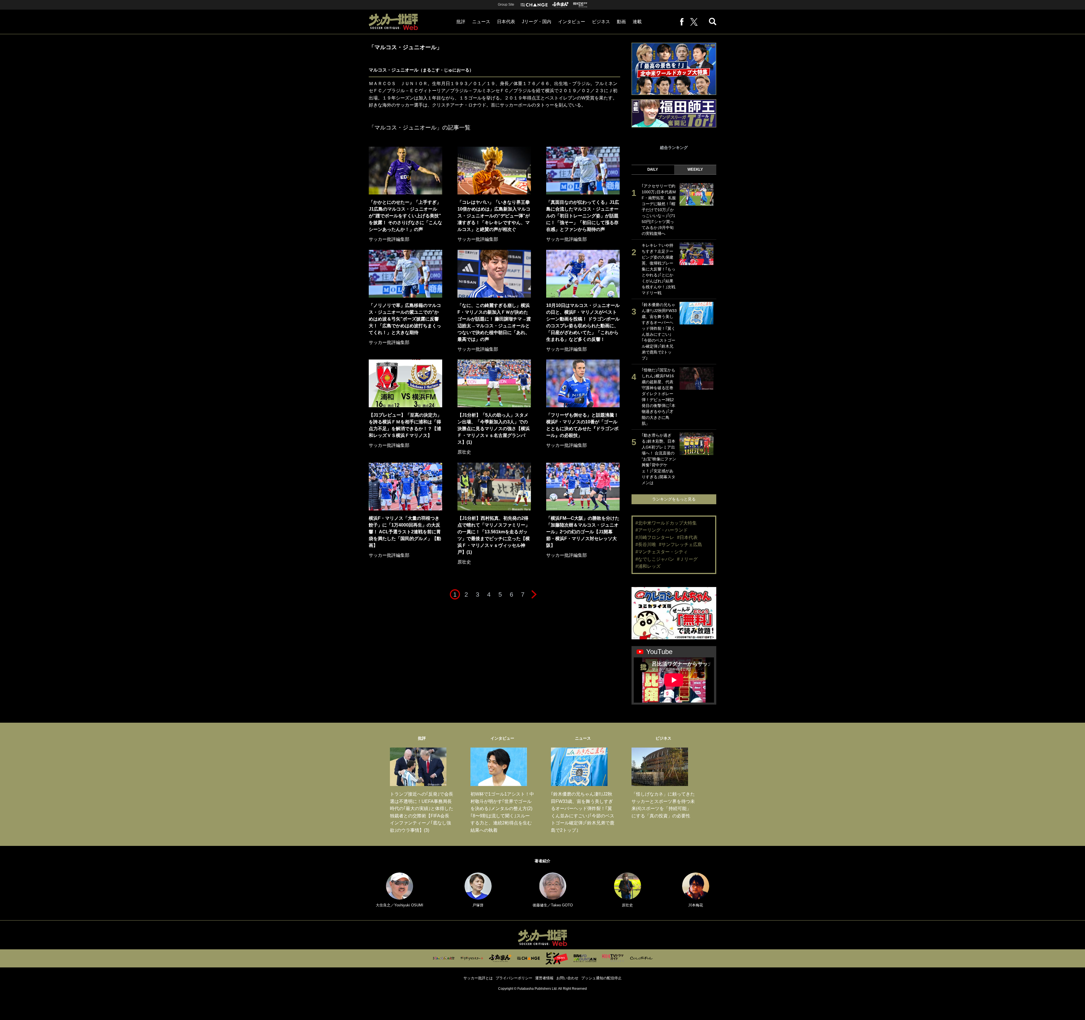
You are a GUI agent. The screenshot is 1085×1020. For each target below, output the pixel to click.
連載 (637, 21)
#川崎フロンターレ (654, 537)
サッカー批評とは (478, 978)
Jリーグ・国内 (536, 21)
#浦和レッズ (648, 566)
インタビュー (571, 21)
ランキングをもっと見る (674, 499)
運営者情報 (544, 978)
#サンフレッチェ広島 (680, 544)
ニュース (481, 21)
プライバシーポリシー (514, 978)
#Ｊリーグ (687, 559)
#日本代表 (687, 537)
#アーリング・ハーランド (661, 530)
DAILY (652, 169)
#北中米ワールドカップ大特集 (666, 523)
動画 (621, 21)
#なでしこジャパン (654, 559)
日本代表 (506, 21)
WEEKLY (695, 169)
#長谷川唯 (645, 544)
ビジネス (601, 21)
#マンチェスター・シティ (661, 551)
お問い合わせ (567, 978)
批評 (460, 21)
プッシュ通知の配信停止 (601, 978)
